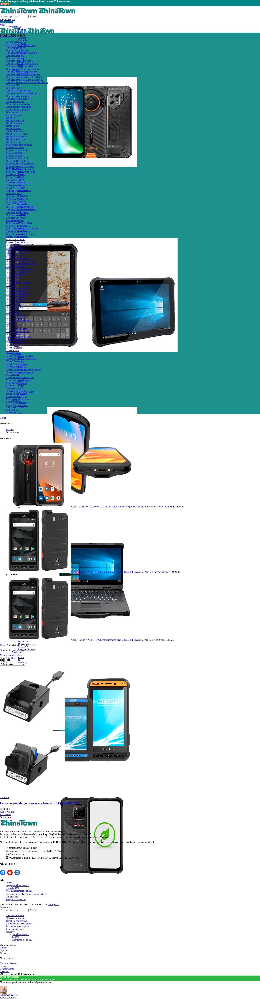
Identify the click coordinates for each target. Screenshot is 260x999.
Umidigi (22, 42)
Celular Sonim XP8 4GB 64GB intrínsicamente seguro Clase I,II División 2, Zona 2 (111, 640)
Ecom (21, 657)
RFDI (21, 386)
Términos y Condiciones (17, 891)
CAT (20, 654)
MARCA (16, 26)
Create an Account (9, 963)
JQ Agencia (53, 904)
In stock (10, 429)
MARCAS (17, 652)
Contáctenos (12, 896)
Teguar (21, 187)
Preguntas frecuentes (16, 899)
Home (3, 645)
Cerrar (3, 418)
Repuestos (23, 405)
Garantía (10, 888)
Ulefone (22, 29)
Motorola (22, 40)
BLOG (15, 888)
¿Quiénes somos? (20, 885)
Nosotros (10, 886)
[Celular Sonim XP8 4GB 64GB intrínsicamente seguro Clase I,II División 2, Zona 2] (38, 640)
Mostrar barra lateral (9, 655)
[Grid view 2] (1, 661)
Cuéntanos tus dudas (22, 940)
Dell (20, 660)
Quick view (5, 817)
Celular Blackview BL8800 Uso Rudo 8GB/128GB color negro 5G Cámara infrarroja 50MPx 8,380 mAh (122, 506)
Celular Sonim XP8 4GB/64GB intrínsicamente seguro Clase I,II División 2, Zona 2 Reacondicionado (120, 572)
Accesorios (23, 646)
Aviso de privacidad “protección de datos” (26, 894)
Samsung (22, 185)
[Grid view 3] (5, 661)
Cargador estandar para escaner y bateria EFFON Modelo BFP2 (40, 803)
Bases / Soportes (26, 234)
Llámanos (4, 4)
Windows (22, 397)
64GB (21, 56)
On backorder (12, 432)
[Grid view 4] (8, 661)
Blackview (23, 32)
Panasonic (23, 196)
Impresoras (23, 367)
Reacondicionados (27, 206)
